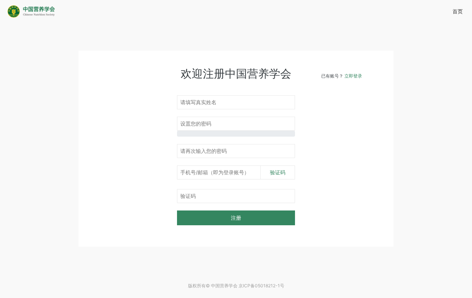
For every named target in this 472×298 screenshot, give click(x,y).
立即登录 (353, 76)
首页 (457, 11)
